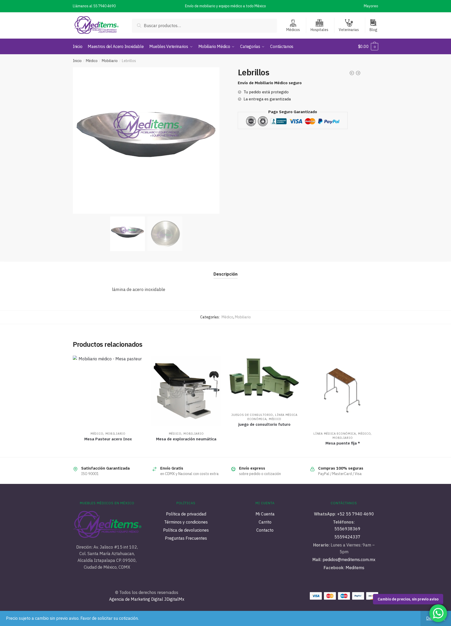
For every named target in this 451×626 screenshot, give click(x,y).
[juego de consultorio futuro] (264, 381)
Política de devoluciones (186, 530)
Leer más (108, 450)
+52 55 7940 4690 (355, 513)
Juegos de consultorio (252, 415)
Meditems (355, 567)
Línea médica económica (334, 433)
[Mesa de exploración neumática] (186, 391)
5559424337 (347, 536)
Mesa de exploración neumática (186, 438)
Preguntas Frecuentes (186, 538)
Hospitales (319, 29)
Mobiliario (110, 60)
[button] (213, 140)
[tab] (225, 270)
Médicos (293, 29)
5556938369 (347, 528)
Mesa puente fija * (342, 443)
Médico (92, 60)
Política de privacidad (186, 513)
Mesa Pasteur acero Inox (108, 438)
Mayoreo (371, 6)
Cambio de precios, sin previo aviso (408, 599)
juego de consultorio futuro (264, 424)
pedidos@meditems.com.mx (348, 559)
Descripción (225, 274)
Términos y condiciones (186, 522)
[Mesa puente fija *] (342, 391)
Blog (373, 29)
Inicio (77, 60)
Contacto (265, 530)
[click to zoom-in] (146, 140)
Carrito (265, 522)
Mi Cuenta (265, 513)
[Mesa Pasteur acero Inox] (108, 391)
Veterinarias (349, 29)
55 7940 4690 (104, 6)
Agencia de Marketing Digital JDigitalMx (146, 599)
